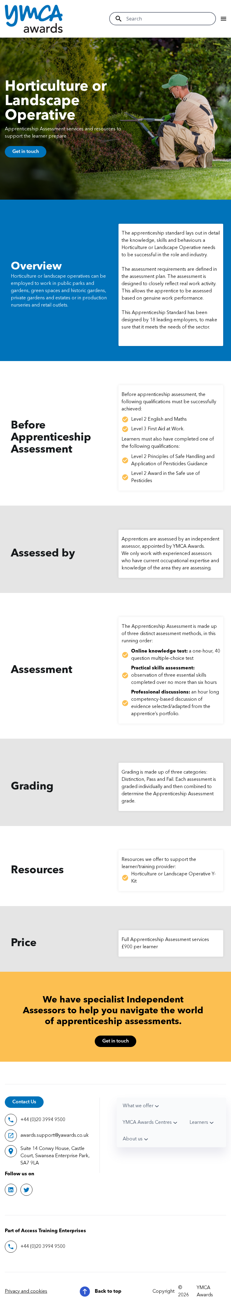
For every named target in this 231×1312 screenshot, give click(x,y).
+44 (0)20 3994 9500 (42, 1119)
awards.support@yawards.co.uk (54, 1135)
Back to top (108, 1291)
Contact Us (24, 1102)
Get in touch (25, 151)
